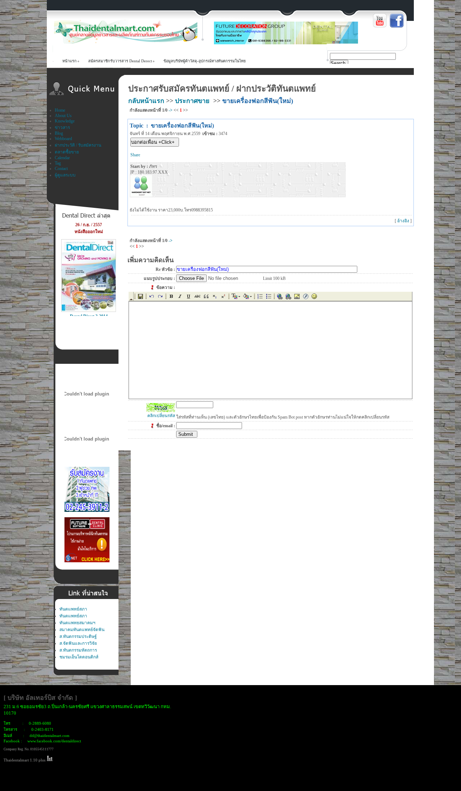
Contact (61, 168)
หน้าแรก (69, 61)
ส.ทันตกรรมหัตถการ (78, 650)
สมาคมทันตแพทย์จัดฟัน (81, 629)
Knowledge (65, 121)
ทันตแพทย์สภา (73, 609)
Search (338, 63)
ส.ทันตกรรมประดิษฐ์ (78, 636)
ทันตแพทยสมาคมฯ (77, 622)
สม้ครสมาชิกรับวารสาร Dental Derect (120, 61)
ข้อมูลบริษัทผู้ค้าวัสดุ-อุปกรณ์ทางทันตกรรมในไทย (205, 61)
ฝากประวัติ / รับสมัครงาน (78, 145)
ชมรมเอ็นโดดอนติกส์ (78, 657)
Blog (59, 133)
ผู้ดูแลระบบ (65, 175)
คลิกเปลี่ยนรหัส (161, 415)
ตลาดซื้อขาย (67, 152)
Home (60, 110)
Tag (58, 163)
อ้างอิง (403, 220)
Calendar (62, 157)
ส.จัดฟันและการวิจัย (78, 643)
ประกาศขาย (192, 100)
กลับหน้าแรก (146, 100)
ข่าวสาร (62, 127)
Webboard (63, 138)
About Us (63, 115)
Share (135, 154)
